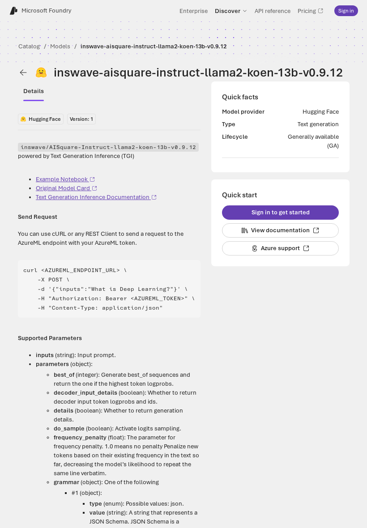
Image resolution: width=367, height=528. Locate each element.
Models (60, 46)
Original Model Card (63, 188)
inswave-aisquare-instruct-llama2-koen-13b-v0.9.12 (153, 46)
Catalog (29, 46)
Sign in (346, 11)
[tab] (33, 91)
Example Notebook (62, 179)
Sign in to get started (281, 212)
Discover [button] (227, 11)
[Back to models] (23, 72)
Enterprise (193, 11)
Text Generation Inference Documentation (92, 197)
